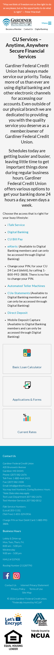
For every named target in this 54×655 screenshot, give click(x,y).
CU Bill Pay (15, 239)
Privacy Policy (18, 589)
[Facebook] (6, 575)
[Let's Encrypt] (13, 626)
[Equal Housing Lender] (13, 650)
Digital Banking (41, 29)
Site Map (27, 592)
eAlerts (13, 246)
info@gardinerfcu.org (19, 485)
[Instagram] (16, 574)
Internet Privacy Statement (35, 585)
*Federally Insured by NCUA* (27, 602)
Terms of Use (36, 589)
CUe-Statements (19, 293)
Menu (45, 23)
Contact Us (28, 29)
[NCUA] (40, 638)
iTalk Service (16, 225)
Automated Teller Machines (26, 286)
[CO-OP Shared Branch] (40, 626)
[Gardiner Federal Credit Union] (17, 25)
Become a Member (14, 29)
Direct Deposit (18, 312)
